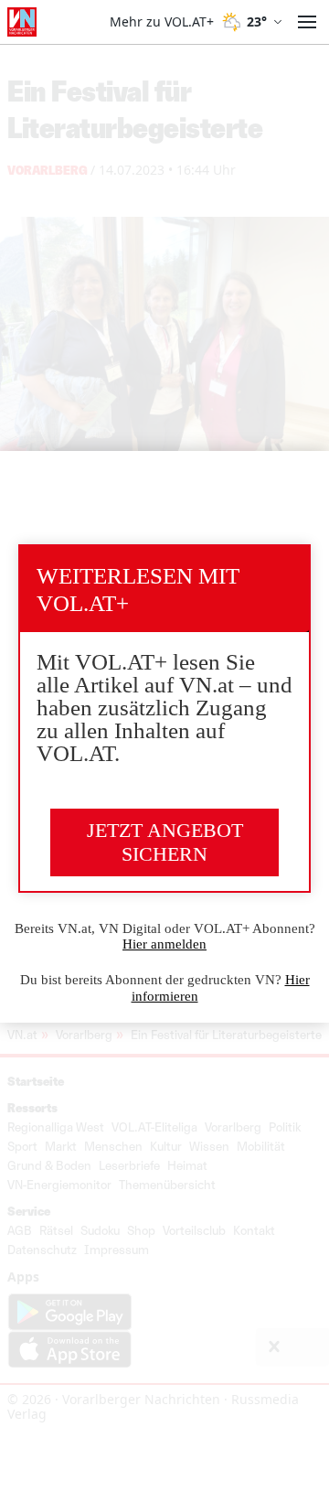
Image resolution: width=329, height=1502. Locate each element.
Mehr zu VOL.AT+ (162, 22)
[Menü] (307, 22)
